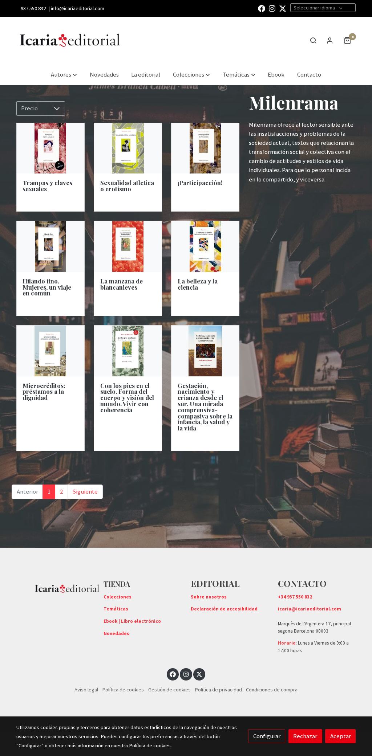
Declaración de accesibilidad (224, 609)
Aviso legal (86, 689)
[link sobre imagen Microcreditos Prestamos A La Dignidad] (50, 351)
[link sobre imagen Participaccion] (205, 148)
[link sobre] (55, 587)
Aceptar (340, 736)
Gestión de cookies (169, 689)
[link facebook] (261, 8)
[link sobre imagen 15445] (128, 351)
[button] (191, 74)
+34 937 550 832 (295, 597)
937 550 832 (33, 8)
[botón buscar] (313, 40)
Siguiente (85, 491)
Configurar (266, 736)
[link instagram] (272, 8)
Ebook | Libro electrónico (132, 621)
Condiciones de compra (272, 689)
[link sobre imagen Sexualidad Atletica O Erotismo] (128, 148)
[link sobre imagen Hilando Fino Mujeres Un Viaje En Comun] (50, 246)
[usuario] (329, 40)
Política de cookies (123, 689)
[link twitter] (282, 8)
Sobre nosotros (209, 597)
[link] (70, 40)
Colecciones (118, 597)
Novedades (116, 633)
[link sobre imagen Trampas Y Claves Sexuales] (50, 148)
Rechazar (305, 736)
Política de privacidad (218, 689)
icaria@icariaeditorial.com (309, 609)
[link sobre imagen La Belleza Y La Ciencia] (205, 246)
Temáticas (116, 609)
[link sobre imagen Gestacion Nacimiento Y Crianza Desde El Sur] (205, 351)
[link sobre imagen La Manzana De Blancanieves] (128, 246)
